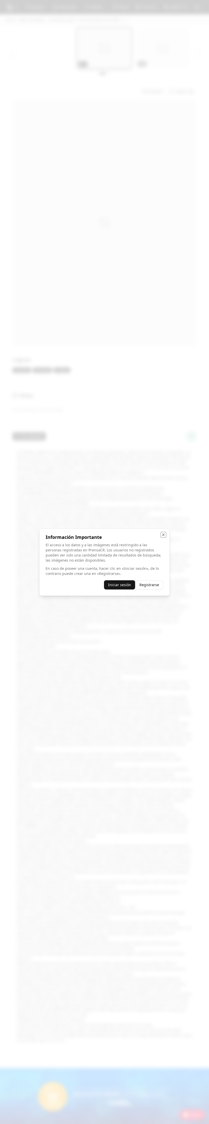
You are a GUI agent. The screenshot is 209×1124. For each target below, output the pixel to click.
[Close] (163, 535)
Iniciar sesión (119, 584)
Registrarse (149, 584)
